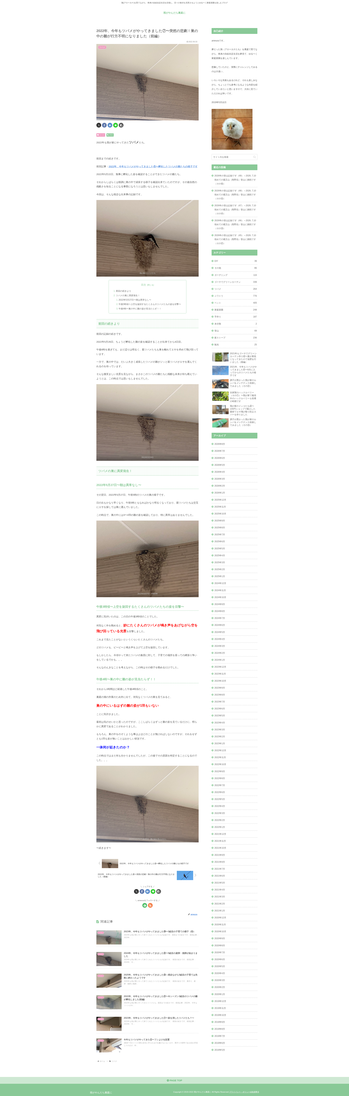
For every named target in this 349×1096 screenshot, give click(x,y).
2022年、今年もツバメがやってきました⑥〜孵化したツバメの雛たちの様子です (153, 166)
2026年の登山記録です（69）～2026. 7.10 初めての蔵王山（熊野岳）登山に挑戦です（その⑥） (235, 179)
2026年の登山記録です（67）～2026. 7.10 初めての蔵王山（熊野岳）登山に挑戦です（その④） (235, 209)
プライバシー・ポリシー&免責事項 (244, 1092)
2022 (111, 135)
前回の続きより (123, 291)
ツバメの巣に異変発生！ (128, 295)
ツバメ (101, 135)
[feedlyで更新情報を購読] (144, 905)
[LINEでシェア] (115, 125)
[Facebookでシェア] (104, 125)
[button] (121, 125)
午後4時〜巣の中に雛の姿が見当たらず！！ (140, 308)
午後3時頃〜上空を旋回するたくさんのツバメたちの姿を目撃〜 (150, 304)
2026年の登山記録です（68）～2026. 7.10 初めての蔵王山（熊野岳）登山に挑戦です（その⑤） (235, 194)
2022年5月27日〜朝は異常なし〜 (135, 300)
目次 (143, 284)
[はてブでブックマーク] (110, 125)
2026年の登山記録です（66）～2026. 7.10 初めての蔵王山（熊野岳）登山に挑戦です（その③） (235, 224)
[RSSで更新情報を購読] (150, 905)
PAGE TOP (175, 1080)
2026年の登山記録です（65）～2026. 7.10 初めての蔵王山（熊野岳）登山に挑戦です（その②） (235, 239)
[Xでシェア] (98, 125)
